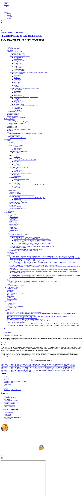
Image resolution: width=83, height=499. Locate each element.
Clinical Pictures (18, 170)
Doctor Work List (11, 303)
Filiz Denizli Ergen (18, 57)
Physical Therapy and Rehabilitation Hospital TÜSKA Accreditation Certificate (34, 246)
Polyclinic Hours (11, 307)
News (15, 168)
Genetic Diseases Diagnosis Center (19, 201)
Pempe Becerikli (18, 95)
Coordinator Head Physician (14, 51)
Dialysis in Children (15, 193)
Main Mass (10, 130)
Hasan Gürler (17, 76)
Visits (8, 255)
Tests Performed (18, 148)
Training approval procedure (17, 117)
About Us (9, 47)
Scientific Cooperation (13, 114)
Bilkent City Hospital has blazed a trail (20, 282)
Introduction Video (12, 252)
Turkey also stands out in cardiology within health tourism (22, 318)
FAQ (8, 309)
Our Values (10, 50)
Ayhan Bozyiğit (18, 108)
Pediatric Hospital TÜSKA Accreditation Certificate (27, 242)
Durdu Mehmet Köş (19, 69)
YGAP (9, 132)
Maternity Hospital (12, 127)
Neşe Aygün (13, 225)
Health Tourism (8, 212)
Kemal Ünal (17, 86)
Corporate (6, 45)
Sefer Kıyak (17, 92)
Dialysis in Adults (14, 192)
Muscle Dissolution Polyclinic (18, 208)
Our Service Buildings (9, 119)
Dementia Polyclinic (15, 206)
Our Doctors (17, 143)
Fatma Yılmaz (17, 91)
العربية (5, 6)
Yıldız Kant (17, 81)
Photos (9, 300)
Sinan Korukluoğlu (18, 64)
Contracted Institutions (13, 113)
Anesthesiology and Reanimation (18, 151)
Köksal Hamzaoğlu (19, 66)
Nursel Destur (14, 221)
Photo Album (10, 253)
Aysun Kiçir (17, 94)
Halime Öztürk (17, 83)
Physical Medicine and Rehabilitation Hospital (19, 129)
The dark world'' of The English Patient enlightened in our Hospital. (24, 312)
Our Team (9, 215)
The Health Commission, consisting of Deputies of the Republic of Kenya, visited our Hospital (34, 265)
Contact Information (12, 288)
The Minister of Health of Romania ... (13, 335)
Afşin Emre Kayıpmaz (19, 70)
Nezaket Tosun (17, 79)
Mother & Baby (11, 211)
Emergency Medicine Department (19, 167)
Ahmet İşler (17, 98)
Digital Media (7, 297)
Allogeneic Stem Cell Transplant (18, 202)
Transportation (11, 291)
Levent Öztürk (17, 54)
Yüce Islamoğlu (14, 220)
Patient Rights (10, 304)
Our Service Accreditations (17, 236)
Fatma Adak (17, 82)
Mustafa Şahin (17, 75)
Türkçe (6, 2)
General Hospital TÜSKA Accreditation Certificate (27, 237)
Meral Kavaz (17, 78)
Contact (9, 284)
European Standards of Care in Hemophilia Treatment (21, 315)
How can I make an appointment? (15, 306)
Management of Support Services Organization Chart (24, 97)
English (6, 3)
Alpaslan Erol (17, 67)
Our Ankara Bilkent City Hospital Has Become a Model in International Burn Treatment (29, 321)
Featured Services (11, 190)
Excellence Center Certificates (18, 247)
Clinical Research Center (13, 136)
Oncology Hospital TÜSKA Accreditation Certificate (27, 244)
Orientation (7, 302)
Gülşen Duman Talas (19, 60)
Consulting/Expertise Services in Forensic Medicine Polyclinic (26, 133)
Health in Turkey (11, 214)
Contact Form (10, 290)
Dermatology (13, 162)
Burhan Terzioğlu (18, 73)
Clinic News (17, 152)
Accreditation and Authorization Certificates (18, 234)
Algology (12, 142)
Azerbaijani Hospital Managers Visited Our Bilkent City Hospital (27, 261)
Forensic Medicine (15, 135)
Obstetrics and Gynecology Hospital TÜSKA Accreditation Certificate (32, 239)
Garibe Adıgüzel (18, 89)
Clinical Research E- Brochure (18, 138)
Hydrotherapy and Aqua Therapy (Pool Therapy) (23, 195)
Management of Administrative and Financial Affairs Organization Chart (28, 72)
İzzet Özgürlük (17, 63)
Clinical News (17, 146)
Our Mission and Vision (13, 48)
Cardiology (13, 155)
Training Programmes (12, 116)
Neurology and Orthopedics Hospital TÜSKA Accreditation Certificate (32, 243)
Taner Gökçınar (18, 59)
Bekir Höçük (17, 110)
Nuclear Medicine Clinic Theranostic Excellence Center (28, 249)
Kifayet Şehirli (14, 230)
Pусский (6, 5)
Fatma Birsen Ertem (19, 101)
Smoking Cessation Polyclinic (21, 179)
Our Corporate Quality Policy (14, 111)
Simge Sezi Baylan (15, 224)
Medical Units (7, 139)
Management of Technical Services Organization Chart (24, 105)
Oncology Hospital (12, 124)
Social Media (10, 294)
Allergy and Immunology (16, 145)
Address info (17, 186)
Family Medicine (14, 177)
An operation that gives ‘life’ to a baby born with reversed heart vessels (25, 319)
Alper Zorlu (17, 107)
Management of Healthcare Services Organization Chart (24, 88)
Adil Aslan (13, 227)
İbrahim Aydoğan (18, 102)
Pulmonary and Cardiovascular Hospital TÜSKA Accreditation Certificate (32, 240)
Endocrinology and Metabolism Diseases (20, 173)
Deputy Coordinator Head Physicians (20, 56)
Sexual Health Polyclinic (16, 203)
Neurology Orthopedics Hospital (15, 123)
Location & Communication (11, 287)
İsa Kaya (16, 85)
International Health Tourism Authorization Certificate (24, 250)
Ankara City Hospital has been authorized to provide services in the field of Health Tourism (33, 281)
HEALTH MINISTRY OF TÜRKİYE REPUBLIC (21, 36)
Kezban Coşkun (14, 222)
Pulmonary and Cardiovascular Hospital (17, 122)
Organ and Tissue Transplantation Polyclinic (25, 160)
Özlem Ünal (17, 62)
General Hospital (11, 120)
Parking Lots (10, 296)
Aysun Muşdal (17, 100)
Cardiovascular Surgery (16, 158)
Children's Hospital (12, 126)
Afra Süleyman (14, 228)
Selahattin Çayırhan (19, 104)
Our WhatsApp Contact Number (15, 285)
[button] (6, 12)
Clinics (9, 141)
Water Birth (13, 205)
